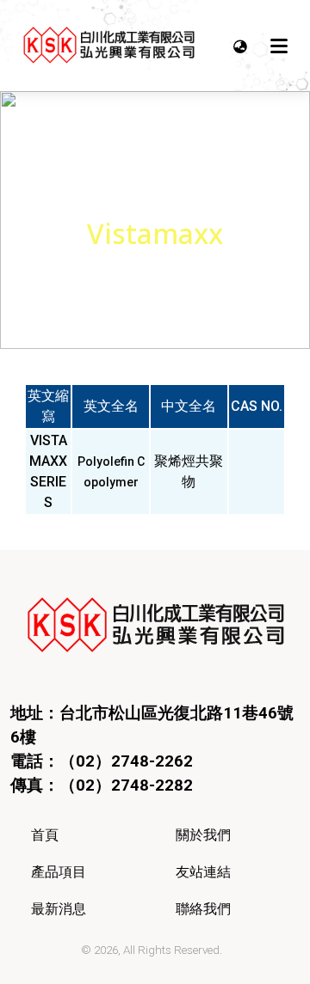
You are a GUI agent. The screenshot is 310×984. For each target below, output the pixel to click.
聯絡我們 (203, 909)
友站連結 (203, 872)
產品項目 (58, 872)
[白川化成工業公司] (108, 45)
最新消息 (58, 909)
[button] (240, 45)
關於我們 (203, 835)
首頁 (45, 835)
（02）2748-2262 (126, 761)
